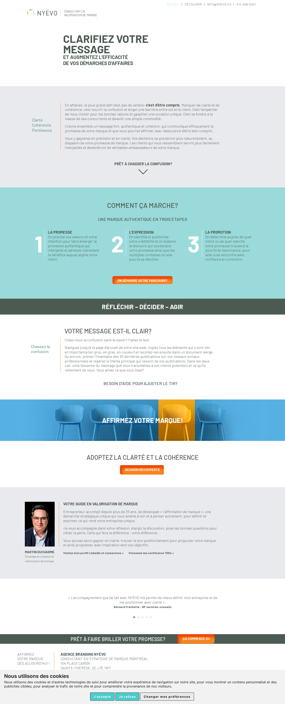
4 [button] (147, 617)
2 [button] (138, 617)
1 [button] (134, 617)
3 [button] (142, 617)
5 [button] (151, 617)
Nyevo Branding (64, 17)
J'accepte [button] (102, 696)
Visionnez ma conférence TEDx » (151, 553)
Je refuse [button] (127, 696)
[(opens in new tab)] (40, 545)
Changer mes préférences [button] (167, 696)
